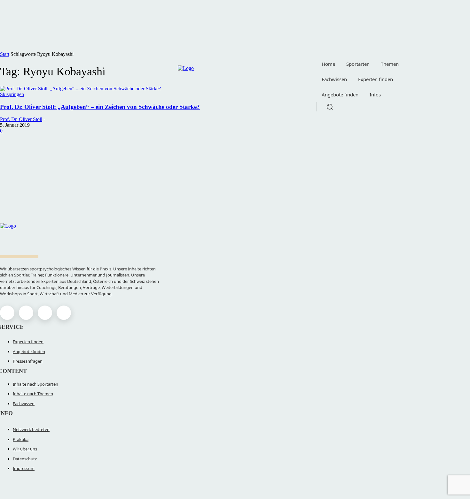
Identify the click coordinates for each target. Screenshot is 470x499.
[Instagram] (26, 313)
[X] (45, 313)
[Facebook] (7, 313)
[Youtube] (64, 313)
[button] (329, 106)
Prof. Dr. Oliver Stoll (21, 119)
